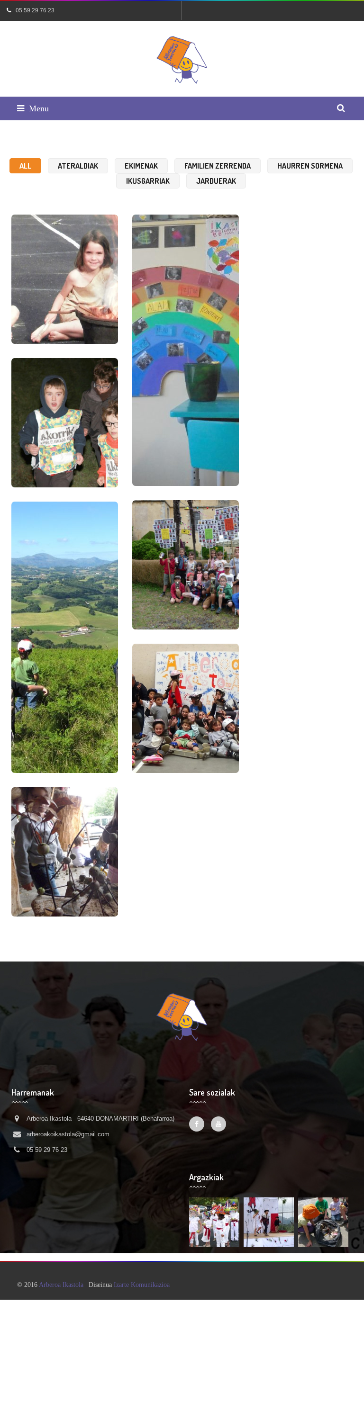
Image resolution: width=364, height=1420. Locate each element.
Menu (39, 108)
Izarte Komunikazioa (142, 1284)
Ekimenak (141, 166)
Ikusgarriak (148, 181)
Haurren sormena (310, 166)
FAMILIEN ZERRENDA (217, 166)
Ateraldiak (78, 166)
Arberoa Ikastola (61, 1284)
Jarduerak (216, 181)
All (25, 166)
